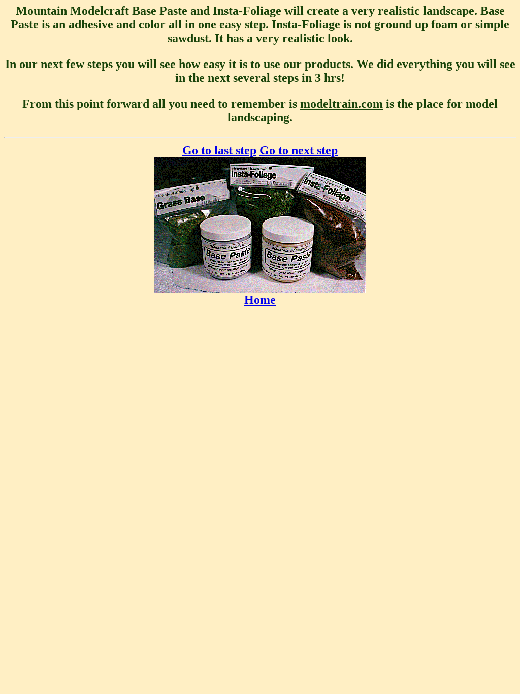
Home (260, 299)
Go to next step (298, 150)
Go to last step (219, 150)
